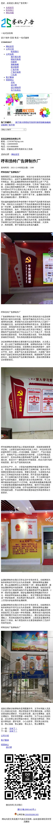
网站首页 (10, 46)
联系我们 (10, 10)
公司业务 (10, 54)
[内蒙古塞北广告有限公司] (18, 27)
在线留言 (10, 8)
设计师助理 (16, 88)
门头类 (14, 75)
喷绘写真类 (16, 59)
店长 (13, 82)
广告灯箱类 (16, 72)
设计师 (14, 85)
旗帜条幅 (15, 64)
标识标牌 (15, 67)
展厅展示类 (16, 57)
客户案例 (10, 77)
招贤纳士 (10, 80)
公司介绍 (10, 49)
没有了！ (13, 728)
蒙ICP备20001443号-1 (27, 809)
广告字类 (15, 70)
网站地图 (10, 13)
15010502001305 (32, 814)
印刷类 (14, 62)
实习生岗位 (16, 90)
